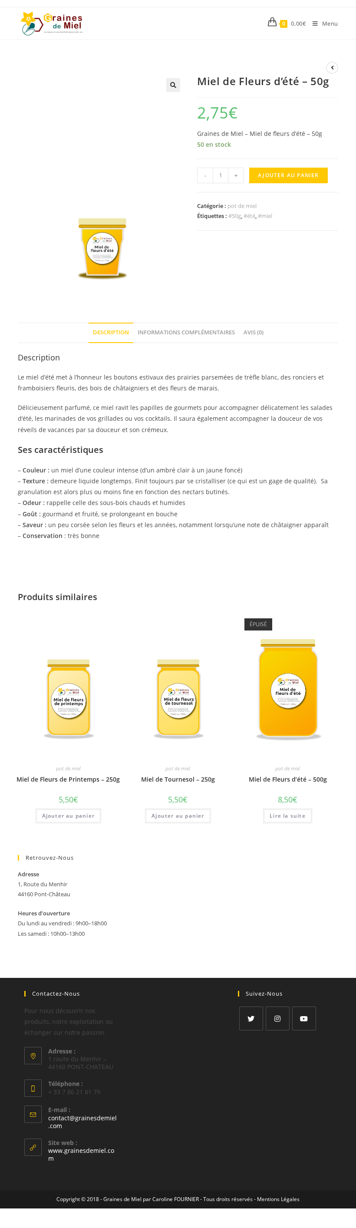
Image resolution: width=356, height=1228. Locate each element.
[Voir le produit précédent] (332, 68)
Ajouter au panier (288, 175)
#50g (234, 216)
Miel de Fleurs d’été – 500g (288, 779)
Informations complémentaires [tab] (186, 332)
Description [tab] (111, 332)
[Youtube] (304, 1018)
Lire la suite (288, 815)
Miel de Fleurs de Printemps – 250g (68, 779)
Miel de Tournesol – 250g (178, 779)
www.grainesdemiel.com (81, 1154)
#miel (265, 216)
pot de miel (242, 206)
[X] (251, 1018)
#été (249, 216)
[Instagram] (278, 1018)
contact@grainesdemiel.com (82, 1122)
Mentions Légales (278, 1199)
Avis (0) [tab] (254, 332)
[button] (173, 85)
